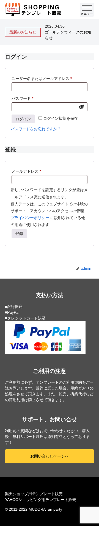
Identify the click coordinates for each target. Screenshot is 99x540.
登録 (19, 233)
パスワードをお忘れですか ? (35, 129)
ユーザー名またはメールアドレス (43, 79)
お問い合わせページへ (49, 456)
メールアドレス (28, 172)
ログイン (23, 119)
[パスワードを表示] (82, 107)
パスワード (24, 99)
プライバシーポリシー (30, 218)
